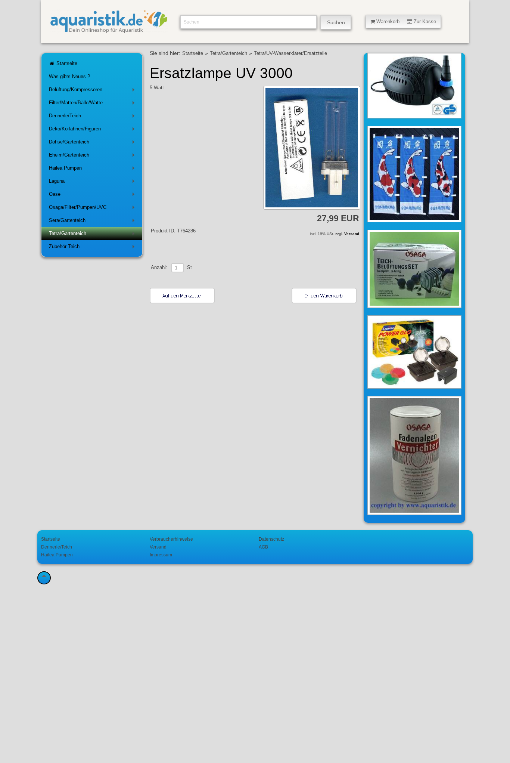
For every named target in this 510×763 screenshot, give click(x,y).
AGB (263, 546)
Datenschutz (271, 539)
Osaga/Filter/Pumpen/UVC (93, 208)
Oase (93, 195)
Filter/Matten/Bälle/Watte (93, 104)
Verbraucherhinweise (171, 539)
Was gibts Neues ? (69, 76)
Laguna (93, 182)
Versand (351, 234)
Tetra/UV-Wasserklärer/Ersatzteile (290, 53)
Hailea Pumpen (93, 169)
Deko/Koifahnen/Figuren (93, 130)
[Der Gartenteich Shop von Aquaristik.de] (109, 30)
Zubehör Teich (93, 248)
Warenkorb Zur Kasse (405, 21)
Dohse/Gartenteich (93, 143)
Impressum (161, 554)
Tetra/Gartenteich (93, 235)
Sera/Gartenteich (93, 221)
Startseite (66, 63)
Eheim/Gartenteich (93, 156)
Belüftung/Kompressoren (93, 91)
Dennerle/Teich (93, 117)
